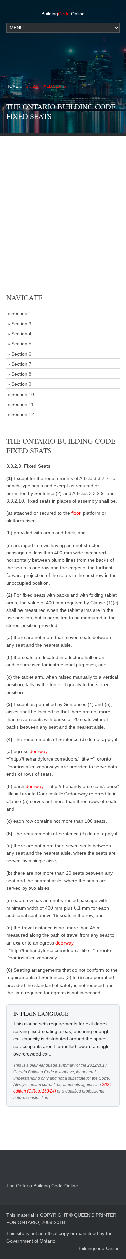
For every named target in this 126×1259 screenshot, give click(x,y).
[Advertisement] (63, 199)
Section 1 (21, 313)
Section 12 (22, 414)
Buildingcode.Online (98, 1248)
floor (75, 513)
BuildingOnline (63, 13)
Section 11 (22, 404)
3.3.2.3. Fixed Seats (46, 86)
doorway (39, 751)
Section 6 (21, 354)
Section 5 (21, 343)
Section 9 (21, 384)
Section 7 (21, 364)
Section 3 (21, 323)
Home (12, 86)
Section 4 (21, 333)
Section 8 (21, 374)
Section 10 (22, 394)
